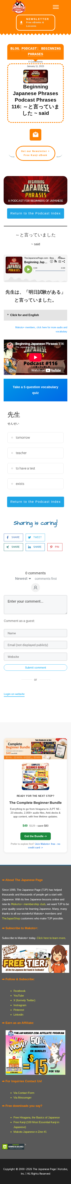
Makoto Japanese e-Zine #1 (30, 1131)
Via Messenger (22, 1097)
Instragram (19, 1005)
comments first (46, 578)
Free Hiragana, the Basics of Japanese (36, 1117)
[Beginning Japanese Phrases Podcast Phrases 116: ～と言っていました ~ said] (35, 76)
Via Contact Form (23, 1092)
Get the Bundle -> (35, 836)
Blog (14, 49)
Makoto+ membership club (28, 904)
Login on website (14, 694)
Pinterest (18, 1009)
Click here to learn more (51, 937)
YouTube (18, 995)
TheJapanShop (11, 918)
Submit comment (35, 667)
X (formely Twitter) (24, 1000)
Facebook (19, 991)
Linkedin (18, 1014)
